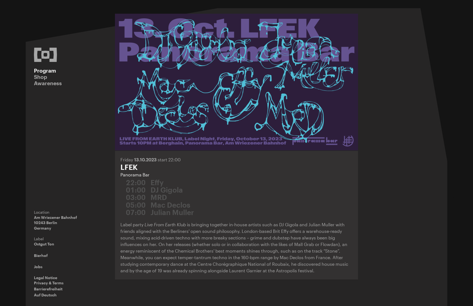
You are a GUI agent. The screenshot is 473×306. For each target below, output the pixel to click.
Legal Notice (45, 277)
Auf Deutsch (45, 295)
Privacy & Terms (49, 283)
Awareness (48, 83)
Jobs (38, 266)
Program (45, 70)
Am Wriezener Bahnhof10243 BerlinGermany (55, 222)
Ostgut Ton (44, 244)
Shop (40, 77)
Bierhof (41, 255)
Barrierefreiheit (48, 289)
